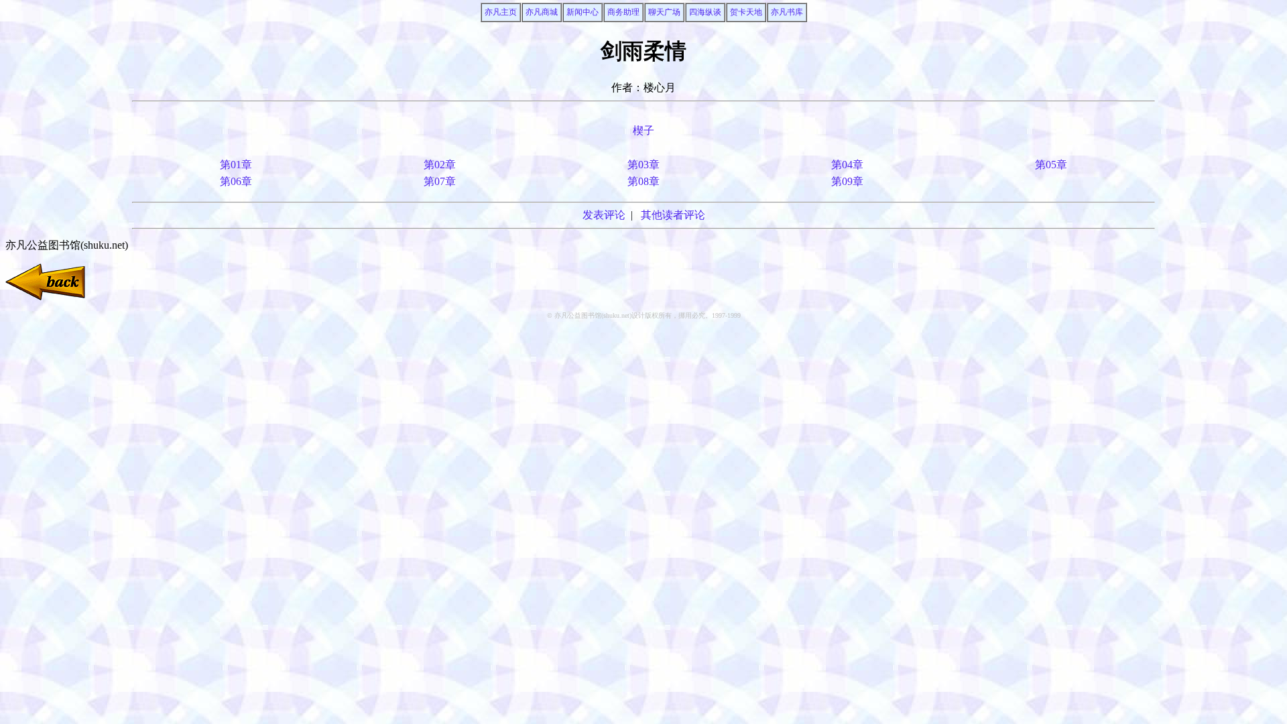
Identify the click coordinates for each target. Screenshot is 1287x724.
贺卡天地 (746, 12)
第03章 (643, 164)
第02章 (440, 164)
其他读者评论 (673, 215)
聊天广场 (664, 12)
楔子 (643, 130)
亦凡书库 (787, 12)
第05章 (1051, 164)
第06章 (236, 181)
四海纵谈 (705, 12)
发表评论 (604, 215)
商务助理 (623, 12)
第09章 (847, 181)
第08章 (643, 181)
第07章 (440, 181)
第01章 (236, 164)
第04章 (847, 164)
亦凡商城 (542, 12)
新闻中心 (582, 12)
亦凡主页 (501, 12)
